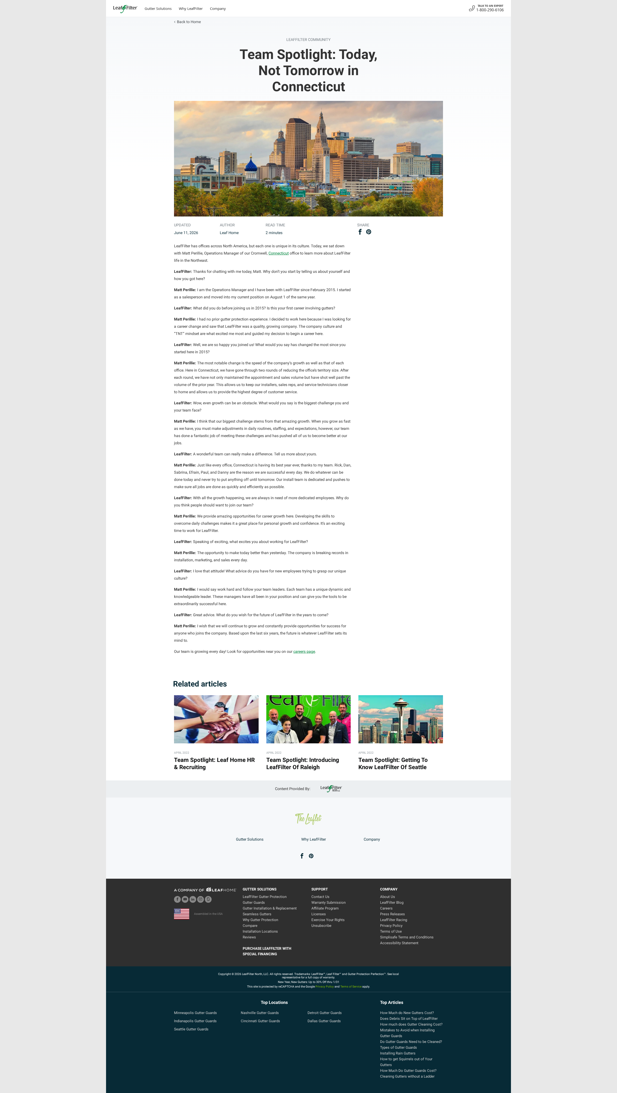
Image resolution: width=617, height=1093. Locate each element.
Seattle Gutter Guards (191, 1029)
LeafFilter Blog (391, 902)
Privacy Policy (391, 925)
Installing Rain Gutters (398, 1053)
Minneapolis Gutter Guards (195, 1013)
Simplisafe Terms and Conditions (407, 937)
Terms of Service (351, 986)
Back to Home (189, 22)
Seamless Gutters (257, 914)
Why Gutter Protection (260, 920)
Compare (250, 925)
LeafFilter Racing (393, 920)
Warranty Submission (328, 902)
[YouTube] (185, 899)
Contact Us (320, 897)
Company (218, 8)
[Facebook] (302, 856)
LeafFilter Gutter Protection (265, 897)
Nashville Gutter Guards (260, 1013)
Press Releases (392, 914)
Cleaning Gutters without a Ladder (407, 1076)
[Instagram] (200, 899)
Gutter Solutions (158, 8)
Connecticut (278, 253)
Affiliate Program (325, 908)
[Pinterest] (311, 856)
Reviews (249, 937)
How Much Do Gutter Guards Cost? (408, 1070)
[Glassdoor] (208, 899)
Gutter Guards (254, 902)
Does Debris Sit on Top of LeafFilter (409, 1018)
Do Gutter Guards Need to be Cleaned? (411, 1042)
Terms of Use (391, 931)
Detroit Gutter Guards (325, 1013)
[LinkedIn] (192, 899)
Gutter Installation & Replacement (270, 908)
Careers (386, 908)
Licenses (318, 914)
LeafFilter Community (308, 39)
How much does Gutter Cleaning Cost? (411, 1024)
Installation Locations (260, 931)
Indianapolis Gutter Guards (195, 1021)
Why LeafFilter (191, 8)
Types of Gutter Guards (398, 1047)
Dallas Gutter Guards (324, 1021)
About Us (387, 897)
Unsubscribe (321, 925)
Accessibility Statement (399, 943)
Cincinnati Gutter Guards (260, 1021)
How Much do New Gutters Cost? (407, 1013)
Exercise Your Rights (328, 920)
